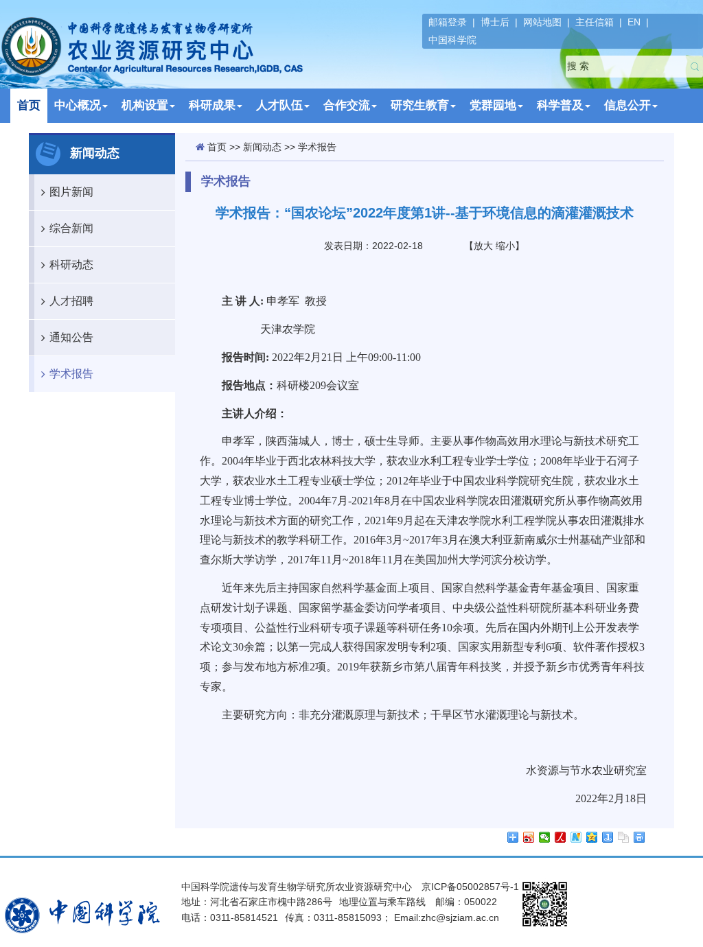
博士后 (495, 21)
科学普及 (560, 105)
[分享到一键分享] (608, 837)
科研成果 (212, 105)
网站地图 (542, 21)
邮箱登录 (447, 21)
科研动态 (71, 264)
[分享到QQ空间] (592, 837)
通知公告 (71, 337)
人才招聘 (71, 301)
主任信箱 (594, 21)
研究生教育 (420, 105)
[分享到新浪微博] (529, 837)
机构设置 (145, 105)
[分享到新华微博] (576, 837)
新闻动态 (262, 146)
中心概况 (77, 105)
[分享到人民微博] (560, 837)
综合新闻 (71, 228)
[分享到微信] (545, 837)
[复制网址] (624, 837)
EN (634, 21)
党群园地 (493, 105)
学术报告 (71, 373)
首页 (29, 105)
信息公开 (627, 105)
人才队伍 (279, 105)
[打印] (639, 837)
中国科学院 (452, 39)
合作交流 (346, 105)
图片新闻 (71, 192)
